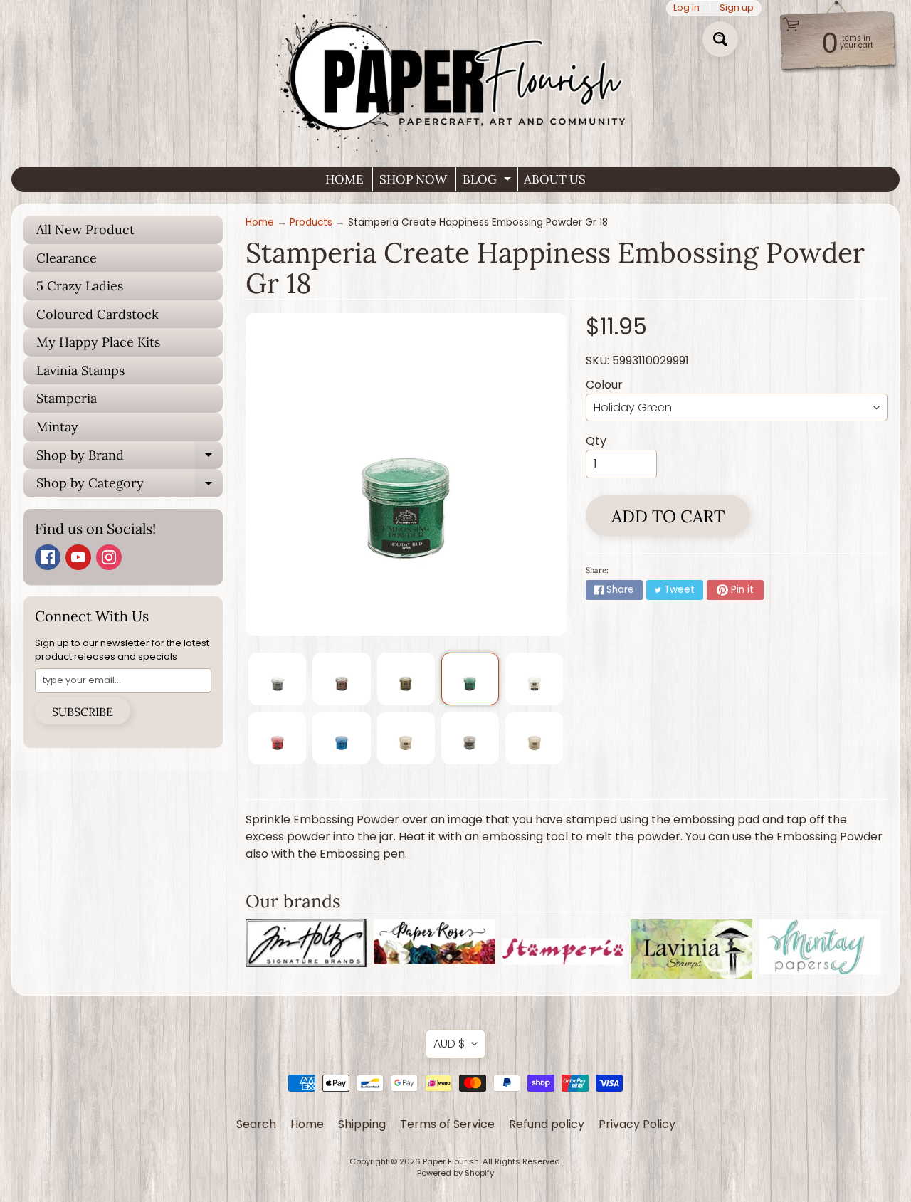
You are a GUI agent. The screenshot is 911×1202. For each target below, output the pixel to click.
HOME (344, 179)
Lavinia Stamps (80, 370)
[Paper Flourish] (455, 77)
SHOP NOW (413, 179)
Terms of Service (447, 1124)
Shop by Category (129, 486)
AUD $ (449, 1043)
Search (256, 1124)
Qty (596, 441)
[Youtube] (78, 557)
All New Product (85, 229)
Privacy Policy (637, 1124)
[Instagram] (109, 557)
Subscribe (82, 712)
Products (311, 222)
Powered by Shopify (455, 1173)
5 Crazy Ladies (79, 286)
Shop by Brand (129, 458)
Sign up (737, 8)
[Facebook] (47, 557)
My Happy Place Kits (98, 342)
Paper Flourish (451, 1161)
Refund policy (546, 1124)
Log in (686, 8)
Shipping (362, 1124)
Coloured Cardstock (97, 314)
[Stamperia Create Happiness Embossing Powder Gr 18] (277, 679)
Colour (604, 384)
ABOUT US (555, 179)
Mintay (57, 426)
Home (260, 222)
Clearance (66, 258)
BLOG (489, 181)
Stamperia (66, 398)
